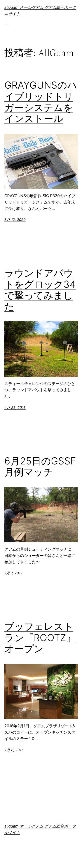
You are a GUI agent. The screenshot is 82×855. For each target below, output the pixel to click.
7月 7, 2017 (13, 573)
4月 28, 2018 (15, 407)
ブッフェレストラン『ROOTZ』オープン (40, 637)
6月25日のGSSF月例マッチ (40, 466)
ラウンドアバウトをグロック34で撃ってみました (40, 289)
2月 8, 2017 (13, 750)
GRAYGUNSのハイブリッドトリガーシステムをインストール (40, 102)
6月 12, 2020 (15, 219)
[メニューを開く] (7, 25)
